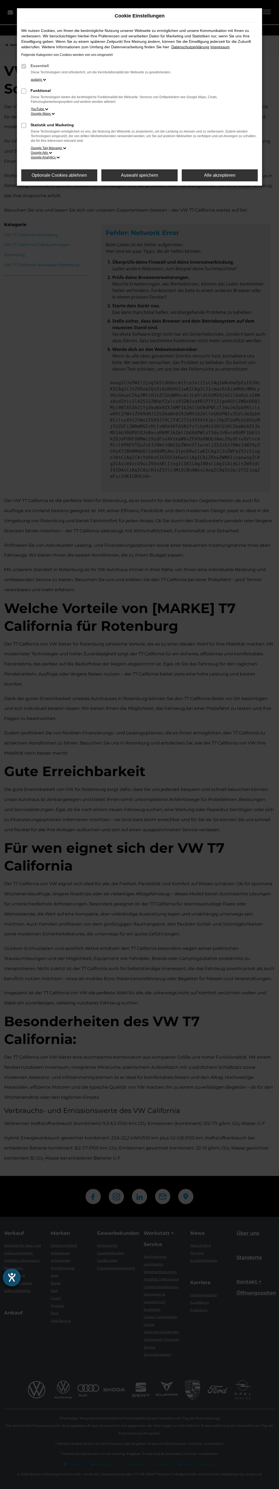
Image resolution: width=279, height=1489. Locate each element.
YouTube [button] (38, 109)
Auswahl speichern (139, 175)
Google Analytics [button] (43, 157)
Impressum (220, 47)
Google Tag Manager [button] (47, 148)
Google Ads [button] (40, 153)
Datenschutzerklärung (190, 47)
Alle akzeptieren (219, 175)
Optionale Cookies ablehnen (59, 175)
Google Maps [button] (41, 114)
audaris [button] (37, 80)
